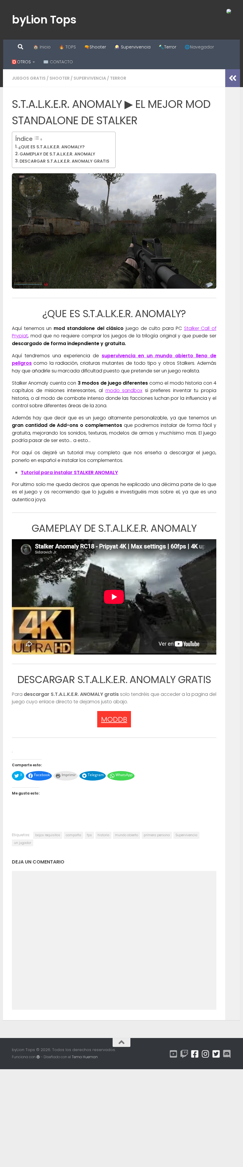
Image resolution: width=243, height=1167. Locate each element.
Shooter (59, 78)
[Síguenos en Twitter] (216, 1054)
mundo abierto (126, 835)
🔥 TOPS (67, 47)
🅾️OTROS (21, 62)
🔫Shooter (95, 47)
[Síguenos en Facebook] (195, 1054)
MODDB (114, 719)
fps (89, 835)
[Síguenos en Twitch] (184, 1054)
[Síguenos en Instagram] (206, 1054)
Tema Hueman (85, 1057)
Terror (118, 78)
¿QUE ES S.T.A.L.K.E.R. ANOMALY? (51, 147)
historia (103, 835)
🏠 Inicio (42, 47)
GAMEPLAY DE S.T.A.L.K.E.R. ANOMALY (57, 154)
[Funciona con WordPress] (38, 1057)
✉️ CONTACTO (58, 62)
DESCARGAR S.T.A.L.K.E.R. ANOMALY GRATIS (64, 161)
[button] (114, 231)
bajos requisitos (47, 835)
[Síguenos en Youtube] (174, 1054)
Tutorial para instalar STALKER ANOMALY (69, 472)
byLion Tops (44, 19)
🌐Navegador (199, 47)
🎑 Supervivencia (132, 47)
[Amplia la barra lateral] (232, 78)
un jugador (22, 843)
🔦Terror (167, 47)
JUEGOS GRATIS (29, 78)
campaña (73, 835)
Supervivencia (89, 78)
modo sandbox (124, 390)
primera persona (157, 835)
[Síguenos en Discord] (227, 1054)
